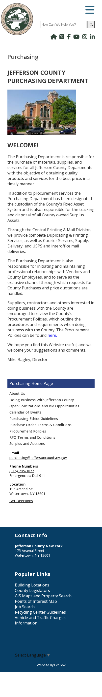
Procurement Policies (27, 431)
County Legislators (32, 590)
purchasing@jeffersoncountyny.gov (38, 457)
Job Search (25, 606)
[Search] (91, 24)
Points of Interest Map (36, 601)
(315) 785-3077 (21, 471)
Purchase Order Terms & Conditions (40, 424)
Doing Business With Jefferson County (41, 399)
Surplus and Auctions (27, 443)
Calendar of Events (25, 412)
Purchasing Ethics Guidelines (33, 418)
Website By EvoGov (51, 665)
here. (52, 335)
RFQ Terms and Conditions (32, 437)
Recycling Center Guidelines (40, 612)
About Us (17, 393)
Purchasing (19, 383)
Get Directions (21, 500)
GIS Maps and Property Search (43, 596)
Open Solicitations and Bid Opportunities (44, 406)
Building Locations (32, 585)
